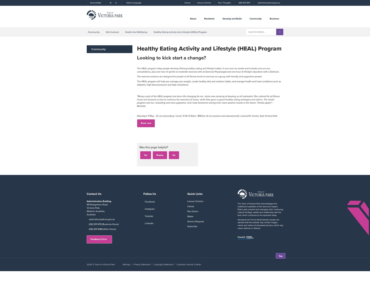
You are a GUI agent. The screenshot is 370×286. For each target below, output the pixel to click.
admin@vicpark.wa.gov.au (102, 219)
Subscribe (192, 226)
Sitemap (126, 264)
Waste (190, 216)
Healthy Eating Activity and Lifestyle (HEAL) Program (180, 32)
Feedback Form (98, 239)
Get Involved (112, 32)
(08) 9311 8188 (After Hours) (102, 229)
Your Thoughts (224, 2)
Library (187, 2)
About (193, 18)
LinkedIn (149, 223)
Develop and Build (232, 18)
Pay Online (192, 211)
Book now (146, 123)
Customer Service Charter (189, 264)
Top (282, 256)
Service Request (195, 221)
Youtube (149, 216)
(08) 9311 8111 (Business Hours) (104, 224)
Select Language (133, 2)
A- (116, 2)
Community (256, 18)
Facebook (150, 201)
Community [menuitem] (98, 49)
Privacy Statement (142, 264)
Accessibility (95, 2)
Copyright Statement (163, 264)
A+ (111, 2)
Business (274, 18)
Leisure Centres (204, 2)
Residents (209, 18)
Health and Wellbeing (136, 32)
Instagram (150, 209)
